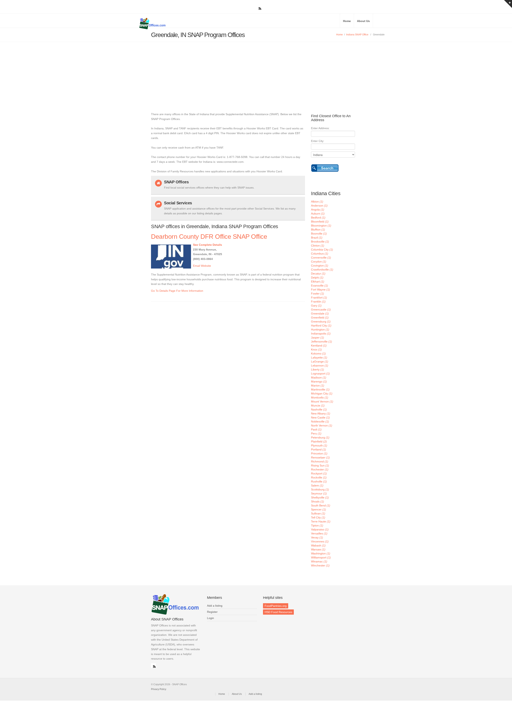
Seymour (319, 493)
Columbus (319, 253)
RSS (153, 665)
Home (347, 21)
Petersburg (320, 437)
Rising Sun (320, 465)
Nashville (319, 409)
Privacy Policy (158, 689)
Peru (316, 433)
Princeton (319, 453)
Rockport (319, 473)
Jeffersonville (321, 341)
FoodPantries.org (276, 605)
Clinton (317, 245)
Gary (316, 305)
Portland (318, 449)
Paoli (316, 429)
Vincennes (320, 541)
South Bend (320, 505)
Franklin (318, 301)
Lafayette (319, 357)
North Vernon (321, 425)
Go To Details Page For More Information (177, 290)
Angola (317, 209)
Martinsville (320, 389)
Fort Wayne (320, 289)
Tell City (318, 517)
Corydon (318, 261)
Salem (317, 485)
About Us (363, 21)
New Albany (320, 413)
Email (196, 265)
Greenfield (320, 317)
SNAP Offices (186, 24)
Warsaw (318, 549)
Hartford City (321, 325)
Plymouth (319, 445)
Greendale (320, 313)
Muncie (318, 405)
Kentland (319, 345)
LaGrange (319, 361)
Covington (319, 265)
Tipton (317, 525)
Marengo (319, 381)
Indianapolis (321, 333)
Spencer (318, 509)
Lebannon (319, 365)
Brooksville (320, 241)
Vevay (317, 537)
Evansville (319, 285)
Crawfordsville (322, 269)
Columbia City (322, 249)
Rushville (319, 481)
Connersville (321, 257)
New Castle (320, 417)
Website (206, 265)
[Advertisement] (256, 72)
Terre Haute (320, 521)
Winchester (320, 565)
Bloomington (321, 225)
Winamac (319, 561)
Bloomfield (320, 221)
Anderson (319, 205)
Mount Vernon (322, 401)
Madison (318, 377)
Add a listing (214, 605)
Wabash (318, 545)
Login (210, 618)
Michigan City (321, 393)
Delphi (317, 277)
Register (212, 611)
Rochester (319, 469)
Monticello (319, 397)
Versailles (319, 533)
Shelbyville (320, 497)
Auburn (318, 213)
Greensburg (321, 321)
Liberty (317, 369)
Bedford (318, 217)
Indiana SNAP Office (357, 34)
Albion (317, 201)
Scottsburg (320, 489)
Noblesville (320, 421)
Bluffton (318, 229)
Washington (320, 553)
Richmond (319, 461)
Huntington (320, 329)
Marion (317, 385)
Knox (316, 349)
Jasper (317, 337)
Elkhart (317, 281)
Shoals (317, 501)
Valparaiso (320, 529)
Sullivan (318, 513)
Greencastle (321, 309)
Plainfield (319, 441)
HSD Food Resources (278, 612)
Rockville (319, 477)
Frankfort (319, 297)
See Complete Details (207, 244)
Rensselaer (320, 457)
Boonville (319, 233)
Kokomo (318, 353)
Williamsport (321, 557)
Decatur (318, 273)
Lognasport (320, 373)
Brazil (316, 237)
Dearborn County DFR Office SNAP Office (209, 236)
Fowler (317, 293)
